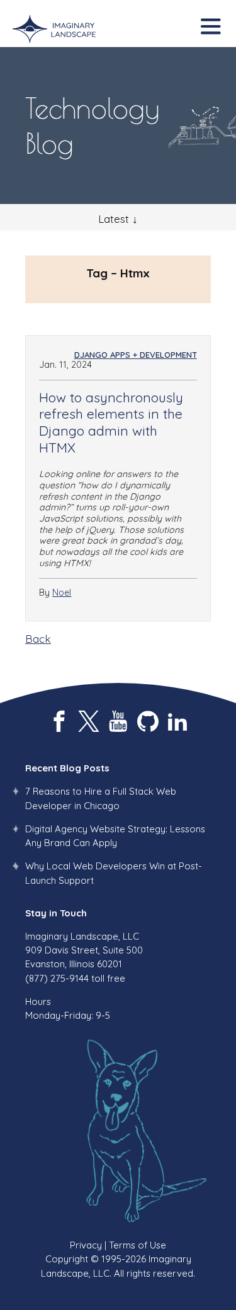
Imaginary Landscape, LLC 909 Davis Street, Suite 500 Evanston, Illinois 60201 (84, 950)
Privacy (86, 1245)
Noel (61, 592)
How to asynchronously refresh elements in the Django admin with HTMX (111, 422)
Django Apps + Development (135, 355)
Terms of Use (137, 1245)
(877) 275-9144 (57, 978)
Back (38, 638)
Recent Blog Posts (67, 768)
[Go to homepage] (54, 29)
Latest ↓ (118, 218)
